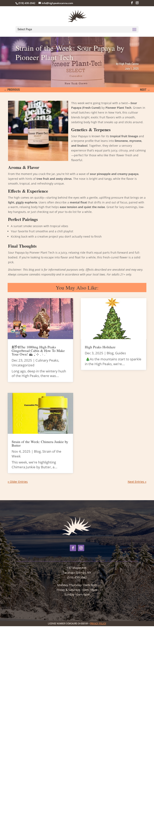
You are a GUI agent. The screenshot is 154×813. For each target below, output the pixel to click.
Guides (120, 353)
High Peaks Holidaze (100, 347)
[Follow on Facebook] (73, 548)
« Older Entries (18, 482)
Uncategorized (23, 365)
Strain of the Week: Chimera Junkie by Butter (40, 443)
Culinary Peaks (46, 360)
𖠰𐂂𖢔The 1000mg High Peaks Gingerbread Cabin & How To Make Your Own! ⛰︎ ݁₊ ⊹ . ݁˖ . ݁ (38, 351)
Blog (37, 451)
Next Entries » (137, 482)
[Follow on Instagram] (81, 548)
